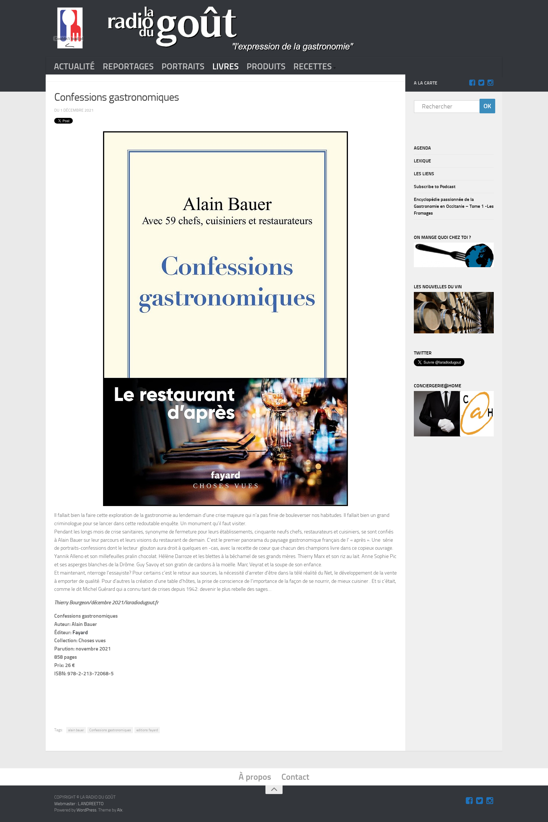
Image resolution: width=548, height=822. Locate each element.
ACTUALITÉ (74, 66)
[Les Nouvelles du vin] (454, 332)
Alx (119, 810)
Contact (295, 777)
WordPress (86, 810)
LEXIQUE (422, 161)
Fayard (80, 632)
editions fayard (147, 730)
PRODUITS (266, 66)
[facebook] (472, 82)
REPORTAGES (128, 66)
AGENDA (422, 148)
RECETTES (312, 66)
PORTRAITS (183, 66)
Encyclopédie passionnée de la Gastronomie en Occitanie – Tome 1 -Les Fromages (454, 206)
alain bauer (76, 730)
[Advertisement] (225, 697)
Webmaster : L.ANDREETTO (79, 803)
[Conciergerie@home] (454, 435)
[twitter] (481, 82)
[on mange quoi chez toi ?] (454, 265)
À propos (255, 777)
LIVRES (225, 66)
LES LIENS (424, 173)
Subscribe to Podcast (435, 186)
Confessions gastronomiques (110, 730)
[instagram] (490, 82)
